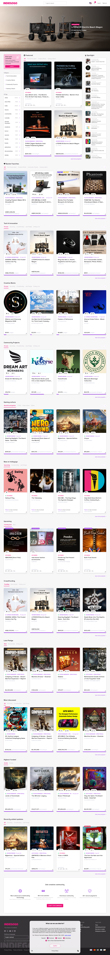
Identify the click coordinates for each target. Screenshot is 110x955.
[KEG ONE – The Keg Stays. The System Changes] (68, 480)
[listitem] (12, 98)
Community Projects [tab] (33, 167)
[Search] (45, 3)
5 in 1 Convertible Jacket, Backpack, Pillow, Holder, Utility (93, 261)
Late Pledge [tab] (29, 226)
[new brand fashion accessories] (42, 540)
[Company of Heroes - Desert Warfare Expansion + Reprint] (15, 659)
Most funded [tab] (14, 584)
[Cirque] (94, 421)
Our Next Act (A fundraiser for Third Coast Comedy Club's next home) (41, 321)
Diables (60, 677)
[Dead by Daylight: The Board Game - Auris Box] (15, 421)
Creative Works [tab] (42, 58)
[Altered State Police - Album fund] (94, 302)
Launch (12, 66)
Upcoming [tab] (12, 226)
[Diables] (68, 659)
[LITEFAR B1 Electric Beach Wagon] (68, 124)
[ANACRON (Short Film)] (15, 540)
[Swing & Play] (15, 480)
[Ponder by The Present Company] (68, 540)
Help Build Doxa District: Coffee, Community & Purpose (92, 500)
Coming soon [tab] (8, 524)
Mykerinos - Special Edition (67, 438)
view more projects (76, 159)
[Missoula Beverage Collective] (94, 361)
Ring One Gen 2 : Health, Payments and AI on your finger (67, 261)
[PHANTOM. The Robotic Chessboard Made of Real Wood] (94, 182)
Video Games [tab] (26, 405)
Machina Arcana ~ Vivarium (41, 677)
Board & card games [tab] (10, 405)
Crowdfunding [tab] (20, 226)
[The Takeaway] (42, 480)
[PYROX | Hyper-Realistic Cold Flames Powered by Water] (37, 124)
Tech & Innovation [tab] (32, 58)
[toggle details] (51, 106)
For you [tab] (6, 226)
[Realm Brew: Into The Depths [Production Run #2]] (94, 600)
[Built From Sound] (94, 540)
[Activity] (94, 3)
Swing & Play (9, 498)
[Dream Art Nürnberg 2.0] (15, 361)
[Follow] (6, 492)
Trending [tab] (6, 584)
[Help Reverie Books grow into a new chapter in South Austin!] (42, 361)
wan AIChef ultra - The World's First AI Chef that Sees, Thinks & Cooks (36, 97)
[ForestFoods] (68, 361)
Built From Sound (90, 557)
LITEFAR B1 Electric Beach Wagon (67, 143)
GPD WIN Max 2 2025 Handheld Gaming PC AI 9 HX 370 (41, 202)
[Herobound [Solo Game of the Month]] (42, 421)
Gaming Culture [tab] (52, 58)
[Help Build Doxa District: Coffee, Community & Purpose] (94, 480)
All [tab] (25, 58)
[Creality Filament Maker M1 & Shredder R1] (15, 182)
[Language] (90, 3)
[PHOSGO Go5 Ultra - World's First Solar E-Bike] (68, 75)
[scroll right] (81, 59)
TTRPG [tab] (19, 405)
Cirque (86, 438)
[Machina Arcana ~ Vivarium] (42, 659)
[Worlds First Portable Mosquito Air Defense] (68, 182)
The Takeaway (37, 498)
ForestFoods (62, 379)
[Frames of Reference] (68, 302)
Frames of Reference (65, 319)
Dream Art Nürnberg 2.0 (13, 379)
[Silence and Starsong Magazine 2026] (15, 302)
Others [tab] (33, 405)
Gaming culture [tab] (44, 167)
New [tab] (14, 524)
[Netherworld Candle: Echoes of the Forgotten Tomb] (94, 659)
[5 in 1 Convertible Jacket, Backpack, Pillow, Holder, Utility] (94, 242)
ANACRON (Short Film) (13, 557)
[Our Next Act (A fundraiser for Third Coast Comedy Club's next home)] (42, 302)
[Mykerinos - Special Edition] (68, 421)
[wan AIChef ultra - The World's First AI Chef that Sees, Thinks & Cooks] (37, 75)
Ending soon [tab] (36, 226)
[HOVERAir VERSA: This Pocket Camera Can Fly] (15, 242)
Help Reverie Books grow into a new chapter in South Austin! (42, 381)
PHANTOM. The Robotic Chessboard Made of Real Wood (93, 202)
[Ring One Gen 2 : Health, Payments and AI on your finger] (68, 242)
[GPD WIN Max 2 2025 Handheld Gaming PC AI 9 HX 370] (42, 182)
